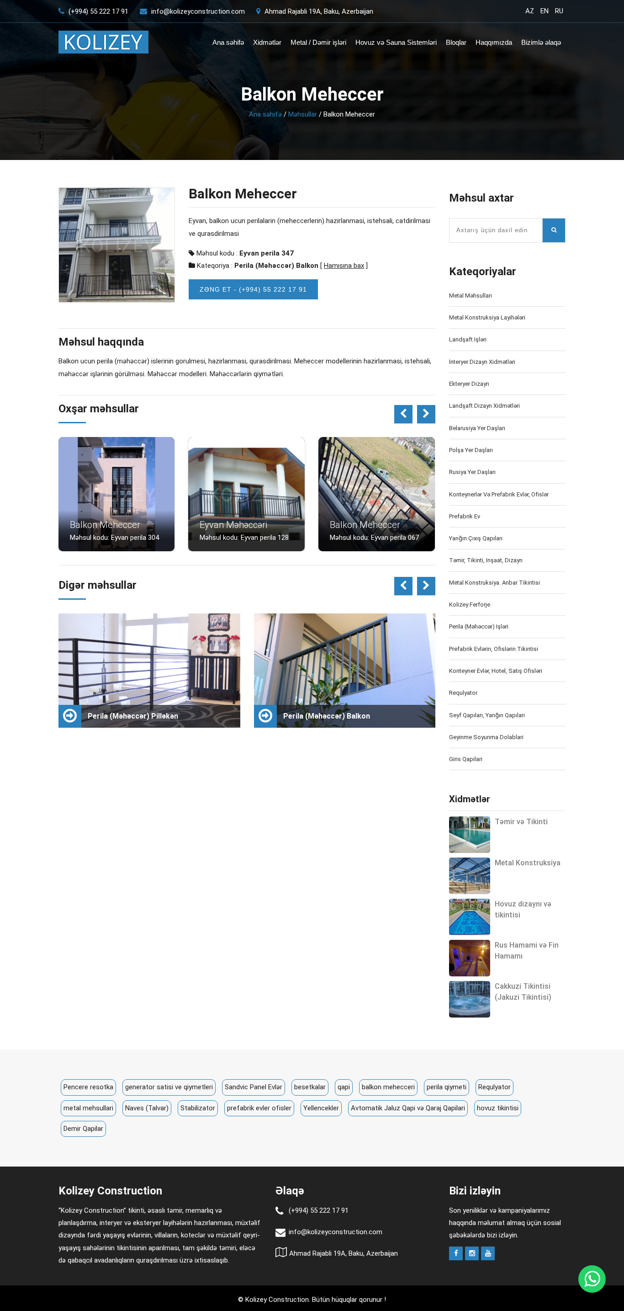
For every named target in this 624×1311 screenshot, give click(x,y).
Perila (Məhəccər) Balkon (276, 265)
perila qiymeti (446, 1087)
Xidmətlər (267, 42)
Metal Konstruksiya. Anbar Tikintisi (494, 582)
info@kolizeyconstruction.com (198, 11)
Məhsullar (302, 114)
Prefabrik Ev (464, 516)
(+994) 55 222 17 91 (97, 11)
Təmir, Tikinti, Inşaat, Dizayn (486, 560)
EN (544, 11)
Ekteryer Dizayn (469, 383)
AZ (529, 11)
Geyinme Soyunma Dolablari (486, 737)
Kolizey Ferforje (469, 604)
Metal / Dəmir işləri (318, 42)
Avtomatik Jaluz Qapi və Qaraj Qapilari (408, 1108)
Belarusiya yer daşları (477, 428)
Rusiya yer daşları (472, 472)
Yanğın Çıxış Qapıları (475, 538)
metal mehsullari (88, 1108)
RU (559, 11)
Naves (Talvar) (147, 1108)
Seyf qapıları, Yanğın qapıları (487, 715)
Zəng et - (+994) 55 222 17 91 (253, 289)
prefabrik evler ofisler (259, 1108)
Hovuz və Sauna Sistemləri (396, 42)
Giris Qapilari (465, 759)
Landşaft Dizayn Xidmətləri (484, 405)
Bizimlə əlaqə (541, 42)
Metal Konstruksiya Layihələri (487, 317)
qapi (344, 1087)
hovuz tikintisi (497, 1108)
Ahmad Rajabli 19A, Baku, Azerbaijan (318, 11)
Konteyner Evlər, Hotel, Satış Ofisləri (495, 670)
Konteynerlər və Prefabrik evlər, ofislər (499, 494)
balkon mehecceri (388, 1087)
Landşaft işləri (468, 339)
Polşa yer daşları (471, 450)
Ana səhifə (228, 42)
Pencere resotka (88, 1087)
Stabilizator (197, 1108)
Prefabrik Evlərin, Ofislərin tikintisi (493, 648)
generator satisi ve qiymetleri (169, 1087)
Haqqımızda (494, 42)
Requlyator (463, 692)
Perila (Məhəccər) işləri (478, 626)
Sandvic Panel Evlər (253, 1087)
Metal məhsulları (470, 295)
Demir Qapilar (83, 1128)
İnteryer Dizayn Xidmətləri (482, 361)
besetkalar (310, 1087)
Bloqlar (456, 42)
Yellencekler (321, 1108)
